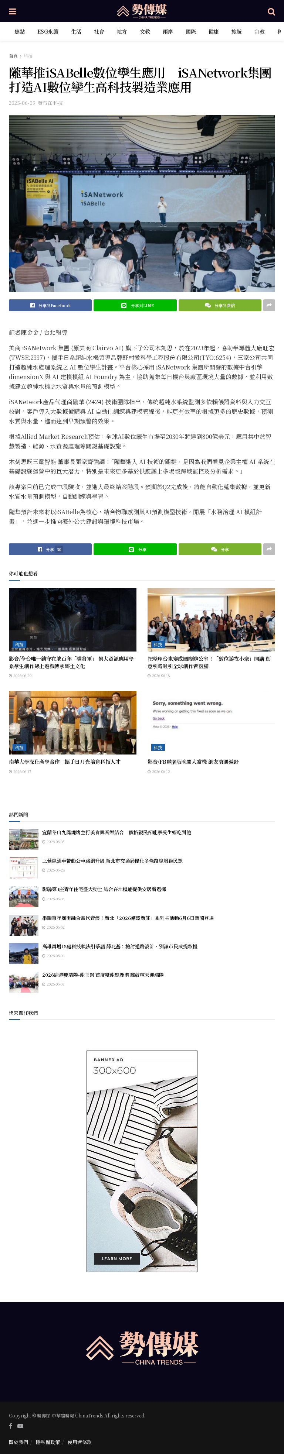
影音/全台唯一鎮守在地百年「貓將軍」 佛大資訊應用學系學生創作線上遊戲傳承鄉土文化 (71, 662)
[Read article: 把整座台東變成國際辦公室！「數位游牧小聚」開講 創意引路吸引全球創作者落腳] (211, 620)
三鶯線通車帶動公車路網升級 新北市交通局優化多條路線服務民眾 (112, 860)
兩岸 (168, 31)
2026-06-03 (55, 955)
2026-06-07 (54, 984)
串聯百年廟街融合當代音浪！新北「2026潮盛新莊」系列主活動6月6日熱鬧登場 (128, 917)
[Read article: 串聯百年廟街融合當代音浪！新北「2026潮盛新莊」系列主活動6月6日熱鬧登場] (23, 925)
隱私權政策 (48, 1442)
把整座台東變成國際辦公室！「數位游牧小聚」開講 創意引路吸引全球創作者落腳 (209, 662)
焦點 (19, 31)
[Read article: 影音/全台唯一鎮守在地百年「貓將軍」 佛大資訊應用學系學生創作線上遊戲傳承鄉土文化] (72, 620)
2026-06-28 (55, 870)
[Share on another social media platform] (269, 305)
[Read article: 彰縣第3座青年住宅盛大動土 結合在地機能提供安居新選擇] (23, 896)
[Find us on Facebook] (10, 1426)
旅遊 (236, 31)
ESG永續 (47, 31)
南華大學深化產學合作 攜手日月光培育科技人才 (65, 761)
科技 (28, 55)
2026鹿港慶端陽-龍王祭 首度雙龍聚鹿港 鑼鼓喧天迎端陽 (103, 974)
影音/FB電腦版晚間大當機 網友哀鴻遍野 (193, 761)
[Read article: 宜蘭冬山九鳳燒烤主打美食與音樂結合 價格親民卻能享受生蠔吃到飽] (23, 839)
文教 (145, 31)
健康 (214, 31)
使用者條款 (80, 1442)
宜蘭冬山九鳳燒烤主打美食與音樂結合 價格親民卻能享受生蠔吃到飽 (116, 832)
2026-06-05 (55, 841)
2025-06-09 (22, 102)
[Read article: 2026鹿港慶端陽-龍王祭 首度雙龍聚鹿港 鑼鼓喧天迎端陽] (23, 982)
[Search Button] (271, 11)
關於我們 (18, 1442)
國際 (191, 31)
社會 (99, 31)
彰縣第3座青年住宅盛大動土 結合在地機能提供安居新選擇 (104, 889)
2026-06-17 (21, 771)
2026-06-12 (160, 771)
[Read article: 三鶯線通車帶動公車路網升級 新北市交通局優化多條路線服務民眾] (23, 868)
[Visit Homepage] (142, 11)
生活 (76, 31)
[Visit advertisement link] (142, 1161)
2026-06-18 (160, 675)
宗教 (259, 31)
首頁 (13, 55)
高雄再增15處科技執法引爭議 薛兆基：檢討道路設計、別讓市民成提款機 (119, 946)
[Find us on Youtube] (20, 1426)
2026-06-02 (55, 927)
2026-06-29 (22, 675)
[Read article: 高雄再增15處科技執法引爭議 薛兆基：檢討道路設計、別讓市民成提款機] (23, 953)
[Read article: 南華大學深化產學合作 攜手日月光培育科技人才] (72, 723)
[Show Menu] (12, 11)
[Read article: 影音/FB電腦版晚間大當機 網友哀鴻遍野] (211, 723)
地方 (122, 31)
